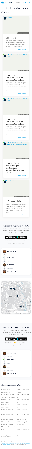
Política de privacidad (26, 443)
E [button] (21, 306)
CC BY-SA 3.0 (25, 33)
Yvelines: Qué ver (21, 427)
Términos (3, 443)
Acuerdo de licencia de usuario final (13, 443)
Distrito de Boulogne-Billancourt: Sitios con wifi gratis (8, 427)
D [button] (14, 289)
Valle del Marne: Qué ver (8, 397)
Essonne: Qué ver (21, 419)
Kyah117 (20, 70)
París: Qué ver (5, 402)
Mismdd (20, 33)
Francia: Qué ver (5, 392)
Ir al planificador (26, 2)
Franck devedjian (18, 196)
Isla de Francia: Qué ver (7, 394)
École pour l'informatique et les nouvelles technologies (15, 77)
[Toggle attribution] (29, 312)
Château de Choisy (14, 201)
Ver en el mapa (22, 49)
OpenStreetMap (19, 312)
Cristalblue (19, 158)
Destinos (27, 441)
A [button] (17, 296)
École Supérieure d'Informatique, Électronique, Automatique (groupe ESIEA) (15, 168)
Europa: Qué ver (5, 389)
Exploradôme (11, 38)
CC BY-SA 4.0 (25, 158)
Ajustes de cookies (6, 444)
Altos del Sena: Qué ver (23, 414)
